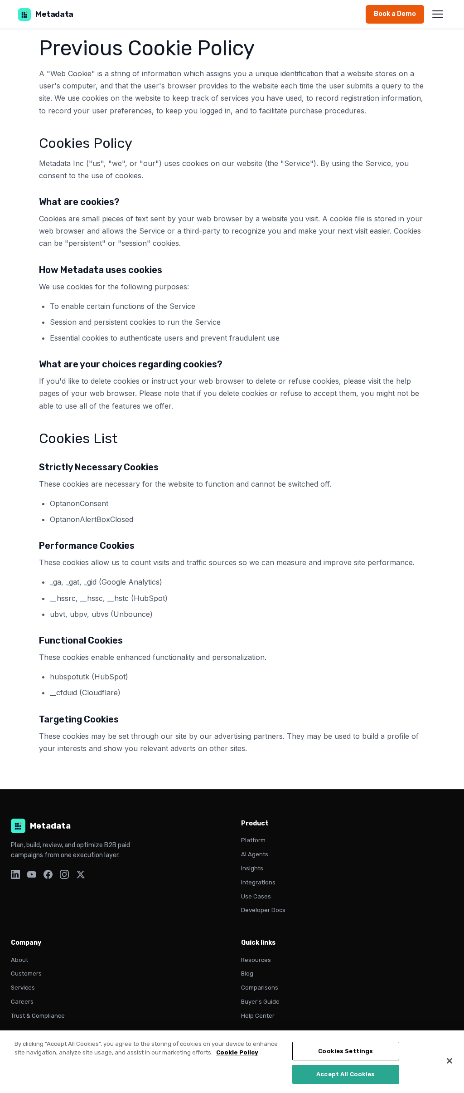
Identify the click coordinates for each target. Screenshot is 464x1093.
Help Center (258, 1015)
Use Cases (256, 896)
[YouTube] (31, 876)
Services (23, 987)
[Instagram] (64, 876)
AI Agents (254, 854)
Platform (253, 840)
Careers (22, 1001)
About (19, 959)
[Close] (449, 1061)
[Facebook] (48, 876)
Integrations (258, 882)
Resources (256, 959)
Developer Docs (263, 910)
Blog (247, 973)
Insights (252, 868)
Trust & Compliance (38, 1015)
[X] (80, 876)
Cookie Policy (237, 1052)
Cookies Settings (345, 1051)
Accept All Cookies (345, 1074)
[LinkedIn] (15, 876)
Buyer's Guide (260, 1001)
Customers (26, 973)
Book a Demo (395, 14)
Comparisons (259, 987)
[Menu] (438, 14)
